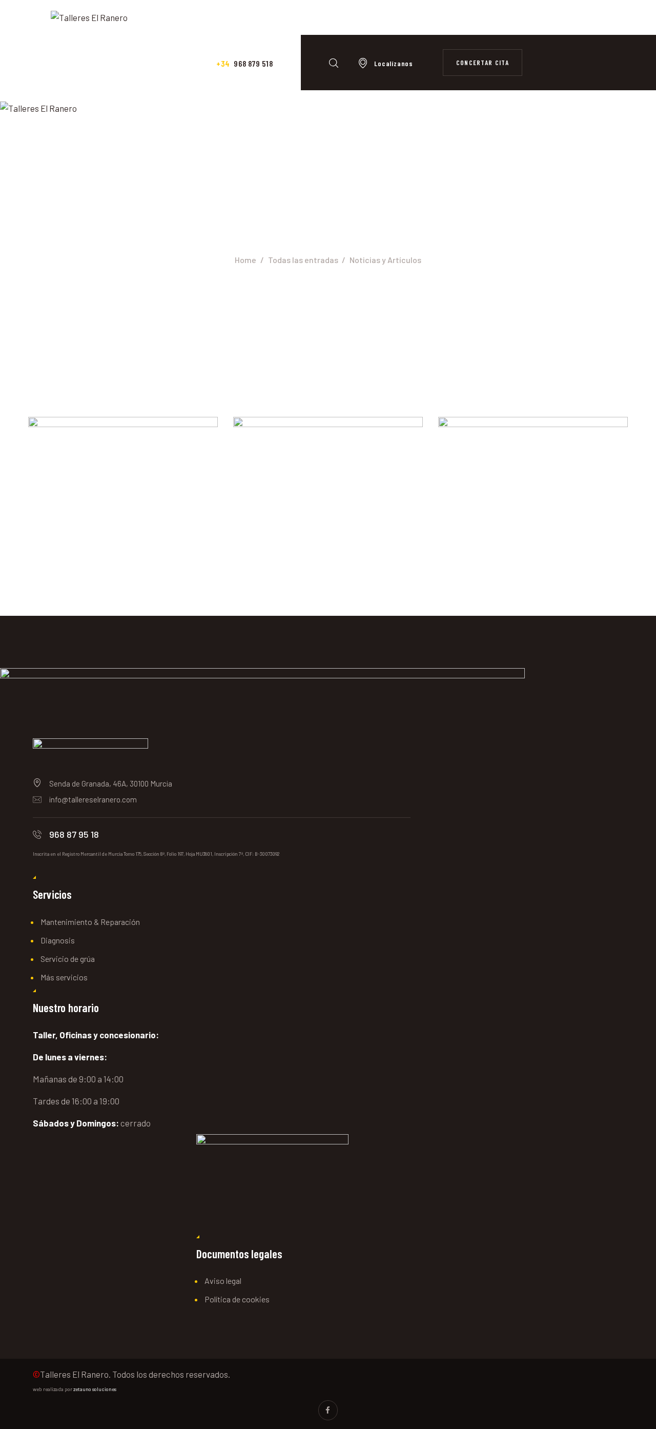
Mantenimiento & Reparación (90, 922)
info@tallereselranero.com (93, 799)
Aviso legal (222, 1280)
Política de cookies (237, 1299)
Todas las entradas (303, 260)
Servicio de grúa (67, 958)
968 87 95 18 (74, 834)
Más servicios (64, 977)
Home (245, 260)
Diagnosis (57, 940)
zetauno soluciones (94, 1389)
